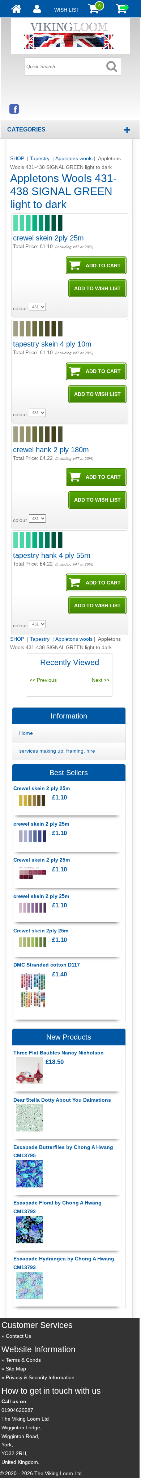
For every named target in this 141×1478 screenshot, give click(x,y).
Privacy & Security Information (40, 1377)
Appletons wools (74, 158)
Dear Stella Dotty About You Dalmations (62, 1100)
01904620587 (17, 1410)
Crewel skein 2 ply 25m (41, 788)
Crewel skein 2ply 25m (40, 931)
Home (26, 733)
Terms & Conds (23, 1360)
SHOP (18, 158)
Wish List (67, 10)
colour (20, 308)
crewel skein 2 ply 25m (41, 824)
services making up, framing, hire (57, 751)
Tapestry (40, 158)
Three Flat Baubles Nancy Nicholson (58, 1053)
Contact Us (18, 1336)
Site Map (16, 1369)
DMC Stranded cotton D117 (46, 965)
